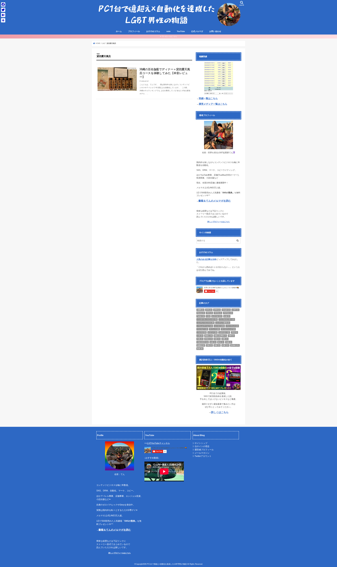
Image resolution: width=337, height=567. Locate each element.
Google (226, 310)
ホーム (119, 31)
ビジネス (219, 326)
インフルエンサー (226, 319)
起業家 (235, 345)
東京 (221, 342)
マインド (214, 329)
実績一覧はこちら (208, 98)
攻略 (225, 339)
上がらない (224, 332)
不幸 (234, 332)
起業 (225, 345)
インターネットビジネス (207, 319)
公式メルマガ (197, 31)
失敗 (200, 339)
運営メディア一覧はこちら (213, 104)
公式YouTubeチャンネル (158, 443)
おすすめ (217, 316)
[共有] (3, 20)
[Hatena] (3, 15)
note (168, 31)
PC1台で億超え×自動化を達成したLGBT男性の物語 (167, 564)
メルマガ (201, 332)
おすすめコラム (153, 31)
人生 (200, 336)
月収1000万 (202, 342)
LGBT (235, 310)
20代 (209, 310)
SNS (209, 313)
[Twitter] (3, 9)
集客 (200, 349)
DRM (217, 310)
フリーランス (232, 326)
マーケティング (228, 329)
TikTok (217, 313)
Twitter (200, 316)
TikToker (228, 313)
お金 (227, 316)
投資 (217, 339)
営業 (231, 336)
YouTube (181, 31)
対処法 (208, 339)
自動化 (200, 345)
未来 (213, 342)
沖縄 (228, 342)
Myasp (200, 313)
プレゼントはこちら (169, 36)
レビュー (212, 332)
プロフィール (134, 31)
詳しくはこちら (220, 412)
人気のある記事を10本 (206, 259)
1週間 (200, 310)
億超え (208, 336)
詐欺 (209, 345)
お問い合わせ (215, 31)
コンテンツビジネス (205, 323)
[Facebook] (3, 4)
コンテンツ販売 (222, 323)
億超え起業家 (220, 336)
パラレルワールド (204, 326)
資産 (217, 345)
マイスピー (202, 329)
